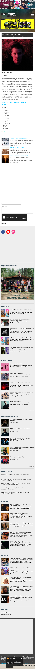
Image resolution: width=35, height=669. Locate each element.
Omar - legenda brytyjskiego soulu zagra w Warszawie (21, 457)
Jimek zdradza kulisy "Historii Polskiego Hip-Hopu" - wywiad (22, 392)
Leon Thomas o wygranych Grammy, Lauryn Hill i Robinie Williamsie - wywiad (21, 587)
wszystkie (31, 410)
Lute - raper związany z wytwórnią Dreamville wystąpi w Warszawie (22, 448)
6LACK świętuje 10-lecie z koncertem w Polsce (20, 429)
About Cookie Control (7, 658)
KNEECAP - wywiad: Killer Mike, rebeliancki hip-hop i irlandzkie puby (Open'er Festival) (21, 559)
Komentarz (4, 206)
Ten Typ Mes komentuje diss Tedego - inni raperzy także (21, 310)
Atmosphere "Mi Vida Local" (11, 34)
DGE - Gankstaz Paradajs (16, 373)
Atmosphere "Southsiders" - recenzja (18, 138)
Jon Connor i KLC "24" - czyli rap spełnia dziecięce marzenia (20, 505)
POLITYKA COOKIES (28, 663)
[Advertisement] (17, 182)
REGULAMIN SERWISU (5, 663)
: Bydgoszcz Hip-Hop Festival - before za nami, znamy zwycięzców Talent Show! (16, 488)
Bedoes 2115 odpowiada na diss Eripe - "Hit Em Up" (21, 348)
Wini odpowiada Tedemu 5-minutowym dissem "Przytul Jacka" (20, 319)
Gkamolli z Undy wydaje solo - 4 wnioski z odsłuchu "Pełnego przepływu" (21, 533)
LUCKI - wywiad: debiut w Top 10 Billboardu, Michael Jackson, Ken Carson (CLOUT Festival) (21, 569)
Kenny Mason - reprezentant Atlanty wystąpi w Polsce (21, 420)
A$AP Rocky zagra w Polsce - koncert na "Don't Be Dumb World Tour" (20, 438)
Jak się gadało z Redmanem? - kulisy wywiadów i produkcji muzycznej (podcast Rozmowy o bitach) (21, 597)
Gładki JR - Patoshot (15, 401)
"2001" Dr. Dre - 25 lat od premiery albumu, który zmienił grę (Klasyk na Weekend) (21, 542)
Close (21, 658)
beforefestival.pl (6, 614)
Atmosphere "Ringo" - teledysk (17, 147)
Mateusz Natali (19, 36)
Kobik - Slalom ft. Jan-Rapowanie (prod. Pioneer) (20, 383)
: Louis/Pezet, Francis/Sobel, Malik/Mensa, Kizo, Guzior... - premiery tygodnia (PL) (17, 484)
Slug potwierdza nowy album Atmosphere (20, 155)
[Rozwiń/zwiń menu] (32, 14)
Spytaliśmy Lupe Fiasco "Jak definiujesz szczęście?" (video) (20, 578)
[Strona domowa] (9, 15)
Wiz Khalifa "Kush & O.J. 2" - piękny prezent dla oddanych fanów (21, 523)
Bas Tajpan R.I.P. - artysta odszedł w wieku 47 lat (22, 329)
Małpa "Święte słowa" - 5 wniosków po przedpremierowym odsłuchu (20, 514)
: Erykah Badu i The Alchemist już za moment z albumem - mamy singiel (15, 475)
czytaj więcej (9, 666)
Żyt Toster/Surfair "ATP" (16, 364)
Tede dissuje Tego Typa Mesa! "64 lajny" (20, 337)
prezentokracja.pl (6, 612)
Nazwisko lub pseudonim (7, 202)
